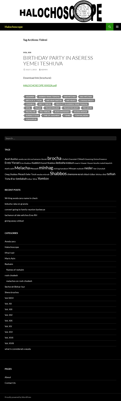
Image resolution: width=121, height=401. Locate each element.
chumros (30, 104)
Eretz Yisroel (45, 104)
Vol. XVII (9, 337)
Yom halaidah (81, 115)
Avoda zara (10, 241)
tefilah (111, 174)
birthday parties (54, 100)
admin (44, 69)
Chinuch (81, 159)
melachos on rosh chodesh (19, 281)
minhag (46, 167)
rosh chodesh (11, 275)
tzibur (29, 179)
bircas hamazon (34, 159)
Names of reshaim (15, 269)
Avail (7, 159)
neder (88, 168)
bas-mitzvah (86, 97)
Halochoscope (14, 26)
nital (28, 108)
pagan (38, 108)
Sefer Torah (31, 174)
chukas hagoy (87, 100)
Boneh (44, 159)
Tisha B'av (10, 178)
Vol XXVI (9, 298)
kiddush (70, 162)
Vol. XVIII (9, 343)
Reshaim (9, 264)
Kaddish (36, 163)
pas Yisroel (45, 112)
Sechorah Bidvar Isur (15, 286)
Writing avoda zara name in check (21, 198)
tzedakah (21, 178)
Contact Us (10, 383)
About (8, 377)
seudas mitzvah (43, 174)
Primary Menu (117, 26)
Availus (14, 159)
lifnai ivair (10, 252)
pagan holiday (52, 108)
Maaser (84, 163)
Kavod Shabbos (47, 163)
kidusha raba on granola (16, 203)
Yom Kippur (31, 119)
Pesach (22, 174)
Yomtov (43, 178)
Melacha (22, 167)
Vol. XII (8, 303)
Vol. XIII (27, 52)
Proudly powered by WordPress (18, 397)
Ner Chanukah (99, 169)
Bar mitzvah (70, 97)
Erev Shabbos (25, 163)
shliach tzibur (89, 174)
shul (104, 174)
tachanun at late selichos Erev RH (21, 215)
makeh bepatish (106, 163)
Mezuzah (34, 168)
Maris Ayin (10, 258)
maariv (77, 163)
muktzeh (80, 168)
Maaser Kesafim (93, 163)
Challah (65, 159)
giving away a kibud (14, 220)
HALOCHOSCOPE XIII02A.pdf (40, 85)
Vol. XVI (9, 332)
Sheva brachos (12, 292)
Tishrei (67, 115)
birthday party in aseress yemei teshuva (58, 61)
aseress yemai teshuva (49, 97)
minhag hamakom (61, 168)
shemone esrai (75, 174)
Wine (35, 179)
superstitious (32, 115)
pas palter (30, 112)
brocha (54, 158)
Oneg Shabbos (11, 174)
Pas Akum (87, 108)
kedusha (61, 162)
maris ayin (9, 168)
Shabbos (58, 173)
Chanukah (72, 159)
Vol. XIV (9, 315)
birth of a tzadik (34, 100)
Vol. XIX (8, 320)
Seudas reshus (80, 112)
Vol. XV (8, 326)
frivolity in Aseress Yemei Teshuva (72, 104)
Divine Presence (100, 159)
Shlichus (99, 174)
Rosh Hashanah (62, 112)
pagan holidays (71, 108)
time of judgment (51, 115)
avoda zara (22, 159)
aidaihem (30, 97)
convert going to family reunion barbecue (25, 209)
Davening (89, 159)
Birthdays (71, 100)
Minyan (72, 168)
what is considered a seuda (18, 349)
